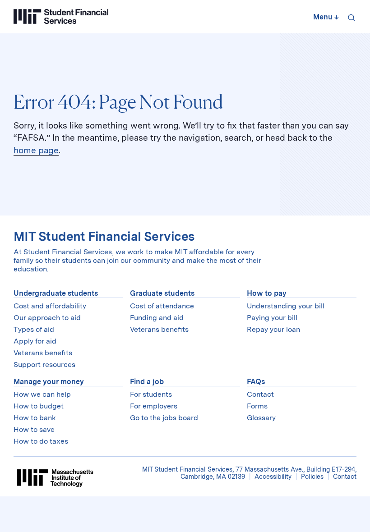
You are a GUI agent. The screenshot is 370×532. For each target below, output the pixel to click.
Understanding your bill (285, 306)
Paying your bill (272, 317)
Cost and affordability (50, 306)
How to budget (39, 406)
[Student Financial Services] (61, 16)
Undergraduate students (56, 293)
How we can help (42, 394)
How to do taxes (41, 441)
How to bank (35, 417)
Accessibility (272, 476)
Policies (312, 476)
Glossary (261, 417)
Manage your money (49, 381)
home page (36, 150)
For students (151, 394)
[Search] (349, 16)
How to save (34, 429)
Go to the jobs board (164, 417)
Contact (260, 394)
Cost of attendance (162, 306)
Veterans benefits (43, 353)
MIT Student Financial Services (104, 236)
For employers (153, 406)
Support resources (44, 364)
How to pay (267, 293)
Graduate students (162, 293)
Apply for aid (35, 341)
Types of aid (34, 329)
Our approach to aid (47, 317)
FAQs (256, 381)
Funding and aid (157, 317)
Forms (257, 406)
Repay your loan (273, 329)
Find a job (147, 381)
